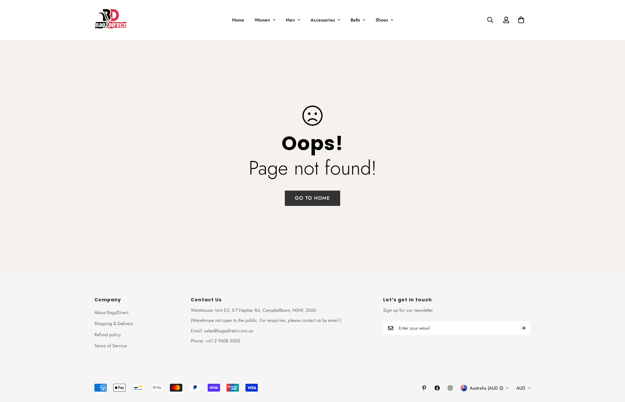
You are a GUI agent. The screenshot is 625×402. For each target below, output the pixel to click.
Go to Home (312, 198)
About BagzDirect (111, 312)
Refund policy (107, 334)
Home (238, 20)
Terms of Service (110, 345)
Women (262, 20)
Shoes (382, 20)
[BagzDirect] (110, 20)
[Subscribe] (523, 328)
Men (290, 20)
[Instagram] (450, 388)
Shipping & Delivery (113, 323)
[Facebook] (437, 388)
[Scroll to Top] (612, 366)
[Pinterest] (424, 388)
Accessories (323, 20)
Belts (355, 20)
